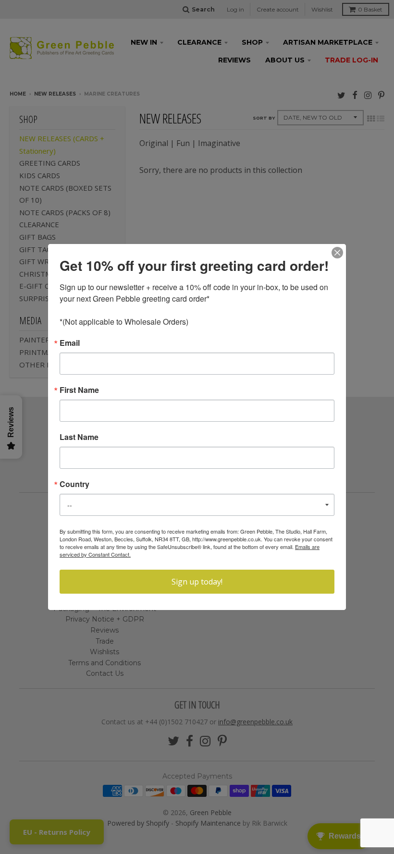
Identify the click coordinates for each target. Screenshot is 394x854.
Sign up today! (197, 581)
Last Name (79, 437)
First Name (79, 390)
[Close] (337, 252)
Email (70, 343)
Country (74, 484)
